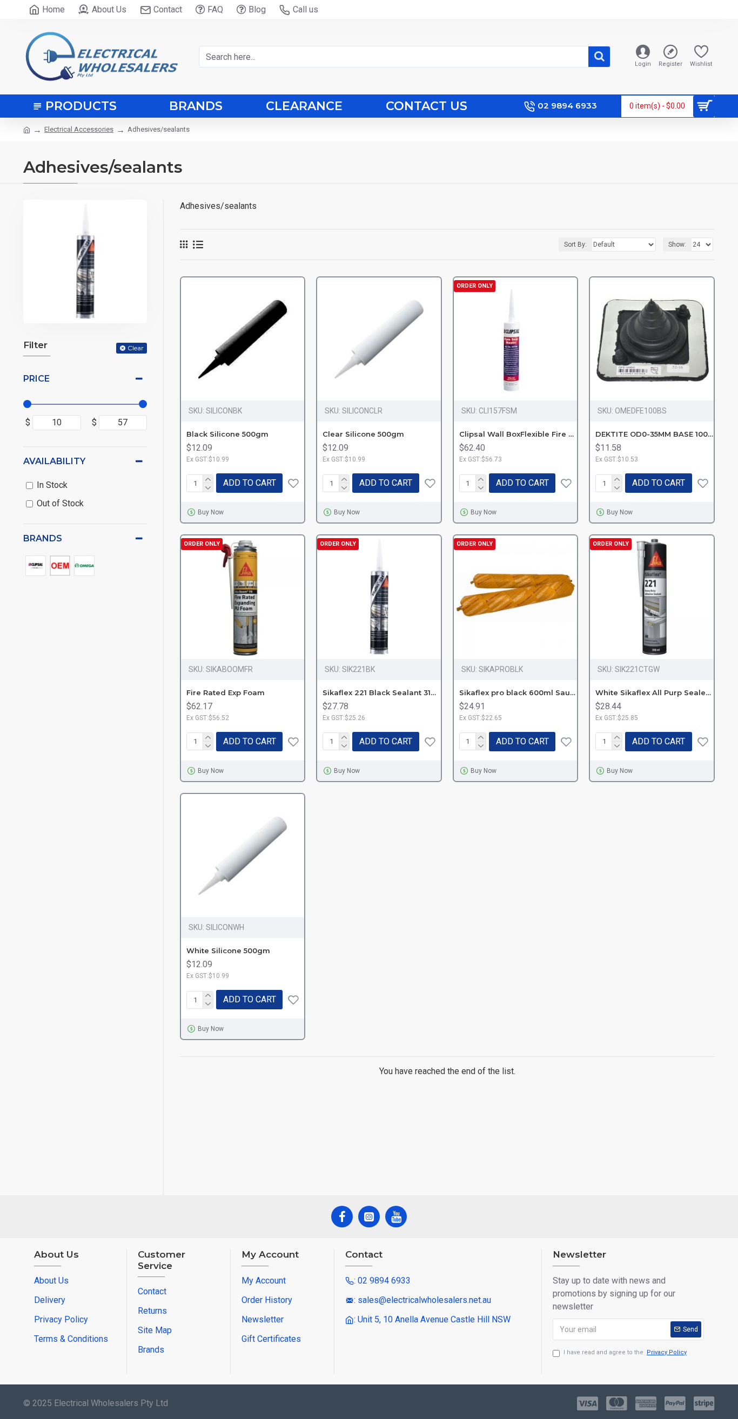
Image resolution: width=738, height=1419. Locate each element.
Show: (677, 244)
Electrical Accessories (78, 129)
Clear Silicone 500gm (363, 434)
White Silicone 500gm (228, 950)
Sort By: (575, 244)
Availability (54, 461)
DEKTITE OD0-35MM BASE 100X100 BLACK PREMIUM (654, 434)
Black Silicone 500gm (227, 434)
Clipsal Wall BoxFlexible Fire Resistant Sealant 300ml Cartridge (518, 434)
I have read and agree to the (625, 1352)
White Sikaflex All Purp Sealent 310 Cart (654, 692)
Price (36, 379)
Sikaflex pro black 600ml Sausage (518, 692)
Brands (42, 538)
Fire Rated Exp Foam (225, 692)
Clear (136, 348)
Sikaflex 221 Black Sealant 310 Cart (381, 692)
